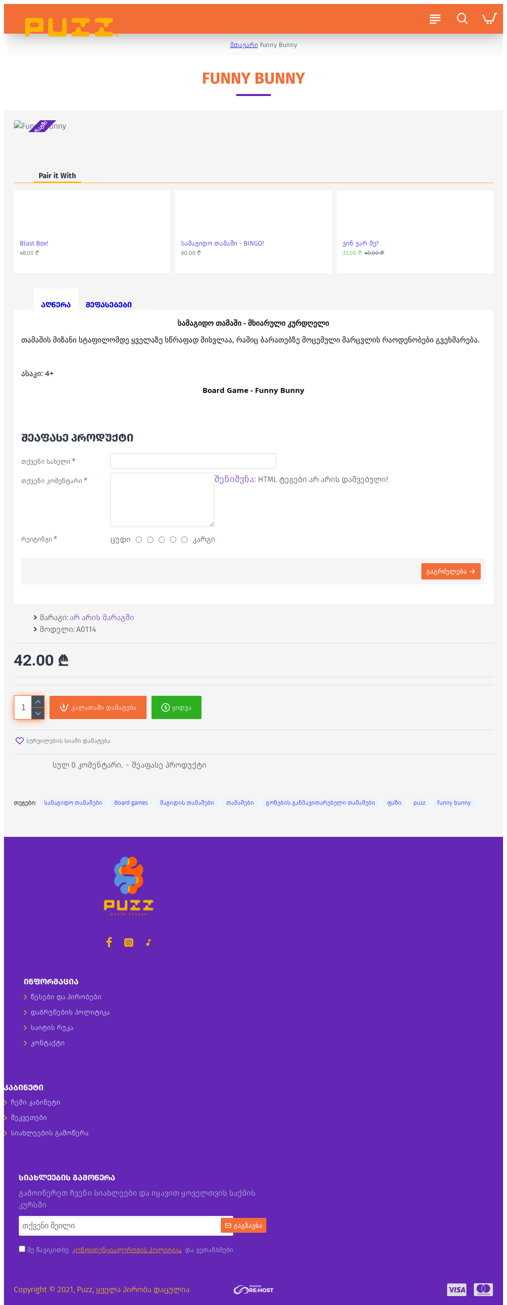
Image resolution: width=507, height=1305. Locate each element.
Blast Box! (34, 243)
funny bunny (454, 802)
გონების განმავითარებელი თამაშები (320, 802)
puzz (419, 802)
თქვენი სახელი (45, 461)
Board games (131, 802)
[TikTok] (148, 942)
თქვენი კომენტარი (51, 480)
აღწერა (56, 304)
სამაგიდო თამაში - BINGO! (222, 243)
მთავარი (244, 44)
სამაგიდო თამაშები (73, 802)
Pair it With (57, 175)
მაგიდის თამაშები (187, 802)
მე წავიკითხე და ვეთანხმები (129, 1250)
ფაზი (394, 802)
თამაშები (240, 802)
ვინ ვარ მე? (361, 243)
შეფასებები (109, 304)
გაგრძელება (446, 571)
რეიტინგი (36, 539)
